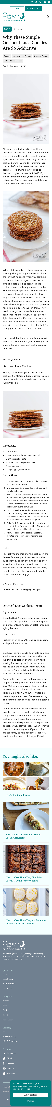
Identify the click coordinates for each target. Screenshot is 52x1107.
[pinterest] (40, 2)
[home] (15, 17)
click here (7, 348)
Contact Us (7, 988)
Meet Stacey (8, 979)
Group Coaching (9, 1036)
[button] (41, 17)
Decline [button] (30, 1101)
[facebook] (49, 2)
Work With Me (9, 984)
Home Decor (8, 1020)
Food (5, 1005)
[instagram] (32, 2)
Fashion (6, 1000)
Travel (5, 1015)
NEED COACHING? (33, 9)
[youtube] (45, 2)
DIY (4, 1032)
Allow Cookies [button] (30, 1095)
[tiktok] (36, 2)
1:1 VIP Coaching (10, 1041)
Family (5, 1010)
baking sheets (41, 639)
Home (5, 974)
